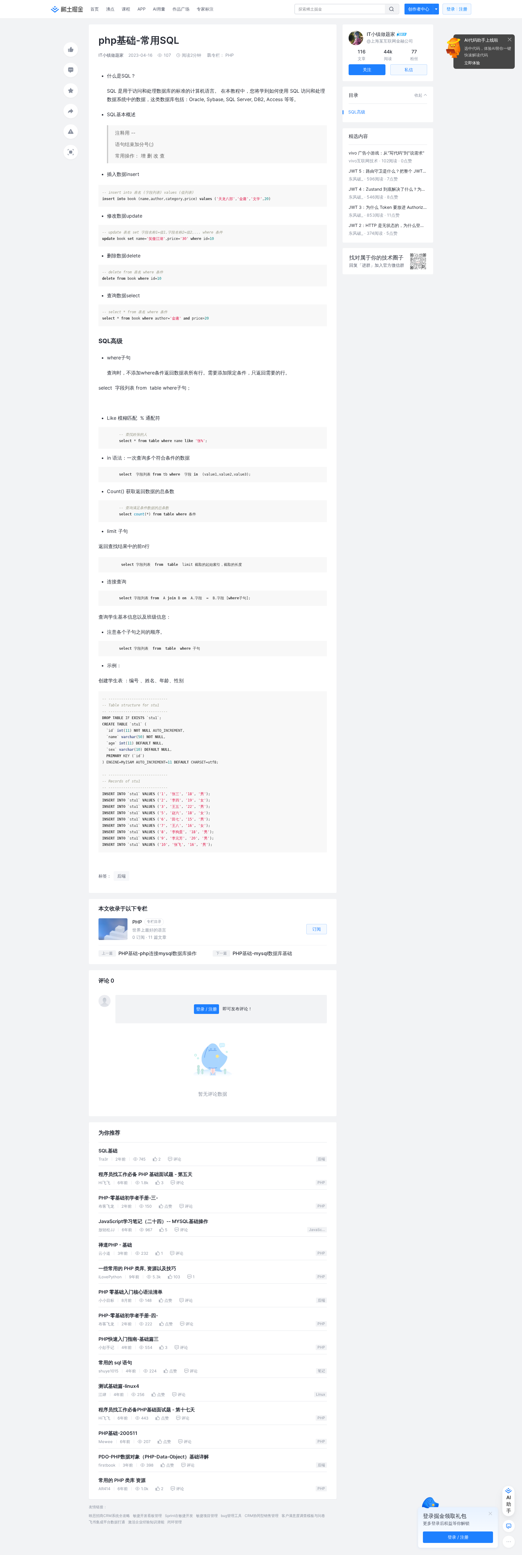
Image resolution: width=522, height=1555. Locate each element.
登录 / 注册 (206, 1009)
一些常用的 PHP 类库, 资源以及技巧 (137, 1268)
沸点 (110, 8)
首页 (94, 8)
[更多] (509, 1542)
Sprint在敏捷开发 (179, 1515)
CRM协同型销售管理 (262, 1515)
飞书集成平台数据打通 (107, 1522)
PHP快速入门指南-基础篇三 (128, 1339)
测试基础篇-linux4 (118, 1386)
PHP (321, 1182)
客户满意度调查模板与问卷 (303, 1515)
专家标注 (205, 8)
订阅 (316, 929)
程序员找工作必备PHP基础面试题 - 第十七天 (146, 1410)
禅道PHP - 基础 (115, 1245)
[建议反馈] (509, 1526)
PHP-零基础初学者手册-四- (128, 1315)
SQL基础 (108, 1151)
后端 (321, 1159)
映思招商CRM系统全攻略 (109, 1515)
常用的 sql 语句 (115, 1362)
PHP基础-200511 (117, 1433)
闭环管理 (174, 1522)
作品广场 (180, 8)
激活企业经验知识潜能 (146, 1522)
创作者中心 (418, 8)
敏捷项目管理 (207, 1515)
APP (141, 8)
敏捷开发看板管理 (147, 1515)
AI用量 (159, 8)
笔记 (321, 1371)
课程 (126, 8)
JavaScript (318, 1229)
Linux (320, 1394)
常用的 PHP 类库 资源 (122, 1480)
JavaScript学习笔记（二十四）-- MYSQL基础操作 (153, 1221)
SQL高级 (356, 111)
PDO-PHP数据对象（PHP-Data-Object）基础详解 (153, 1457)
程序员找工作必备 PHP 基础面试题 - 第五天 (145, 1174)
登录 (456, 8)
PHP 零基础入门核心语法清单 (130, 1292)
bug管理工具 (231, 1515)
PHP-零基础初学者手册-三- (128, 1198)
